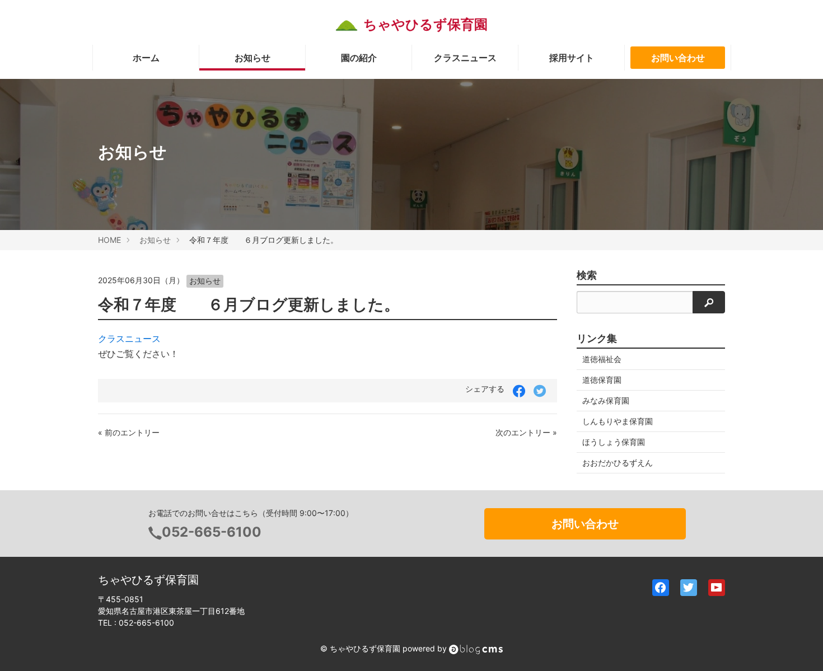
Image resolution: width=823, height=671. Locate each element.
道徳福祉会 (601, 359)
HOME (109, 240)
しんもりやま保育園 (617, 421)
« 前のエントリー (129, 432)
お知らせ (252, 57)
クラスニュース (465, 57)
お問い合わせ (678, 57)
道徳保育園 (601, 379)
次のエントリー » (526, 432)
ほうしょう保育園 (613, 442)
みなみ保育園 (605, 400)
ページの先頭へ (799, 647)
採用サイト (571, 57)
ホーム (146, 57)
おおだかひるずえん (617, 462)
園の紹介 (359, 57)
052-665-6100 (211, 532)
